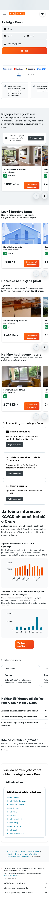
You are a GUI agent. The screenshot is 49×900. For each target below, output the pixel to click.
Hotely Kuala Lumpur (15, 804)
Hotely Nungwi (13, 797)
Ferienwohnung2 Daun (14, 389)
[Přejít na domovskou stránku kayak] (17, 13)
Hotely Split (12, 815)
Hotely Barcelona (14, 826)
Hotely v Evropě (33, 852)
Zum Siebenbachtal (12, 247)
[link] (14, 444)
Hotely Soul (12, 830)
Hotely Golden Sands (15, 833)
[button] (4, 14)
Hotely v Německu (14, 854)
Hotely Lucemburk (14, 819)
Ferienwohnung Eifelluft (15, 320)
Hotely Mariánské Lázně (16, 801)
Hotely (22, 852)
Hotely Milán (12, 812)
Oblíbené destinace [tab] (14, 782)
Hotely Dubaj (12, 823)
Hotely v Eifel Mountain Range (18, 856)
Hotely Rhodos (13, 808)
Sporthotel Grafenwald (14, 169)
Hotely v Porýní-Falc (31, 854)
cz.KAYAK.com (12, 852)
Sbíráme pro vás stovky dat (16, 888)
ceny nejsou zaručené (11, 876)
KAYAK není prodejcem (14, 883)
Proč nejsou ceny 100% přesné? (18, 892)
